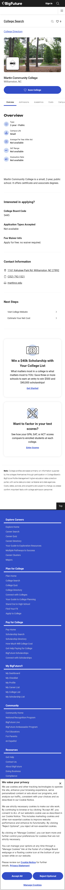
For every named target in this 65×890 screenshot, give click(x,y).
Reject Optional (48, 876)
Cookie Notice (28, 862)
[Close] (60, 783)
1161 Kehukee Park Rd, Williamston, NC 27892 (33, 270)
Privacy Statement (20, 865)
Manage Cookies (33, 885)
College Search (14, 21)
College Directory (13, 31)
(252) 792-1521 (16, 276)
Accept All (17, 876)
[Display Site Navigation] (62, 10)
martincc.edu (15, 282)
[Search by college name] (52, 21)
